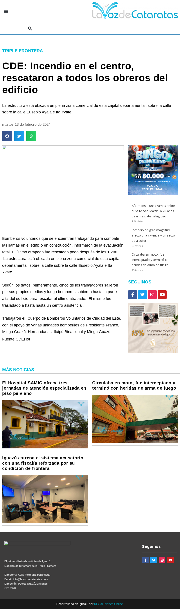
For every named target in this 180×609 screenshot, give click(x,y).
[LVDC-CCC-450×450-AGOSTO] (153, 194)
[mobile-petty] (153, 352)
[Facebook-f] (132, 294)
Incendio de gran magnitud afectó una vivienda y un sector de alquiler (154, 235)
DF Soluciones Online (108, 604)
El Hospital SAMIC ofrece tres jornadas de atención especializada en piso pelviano (44, 388)
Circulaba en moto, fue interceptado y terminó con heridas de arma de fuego (151, 259)
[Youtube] (162, 294)
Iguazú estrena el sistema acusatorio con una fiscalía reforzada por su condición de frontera (42, 463)
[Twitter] (142, 294)
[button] (5, 11)
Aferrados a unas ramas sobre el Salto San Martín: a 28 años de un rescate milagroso (153, 211)
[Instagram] (152, 294)
